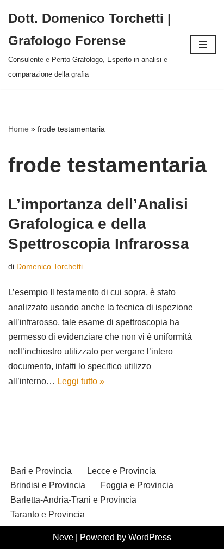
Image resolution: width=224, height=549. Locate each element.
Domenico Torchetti (49, 266)
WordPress (149, 537)
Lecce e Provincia (121, 471)
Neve (63, 537)
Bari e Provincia (41, 471)
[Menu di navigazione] (203, 44)
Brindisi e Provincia (47, 485)
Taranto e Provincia (47, 514)
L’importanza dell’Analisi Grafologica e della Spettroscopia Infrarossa (98, 224)
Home (18, 128)
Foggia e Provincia (137, 485)
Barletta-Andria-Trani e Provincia (73, 499)
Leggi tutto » (80, 381)
